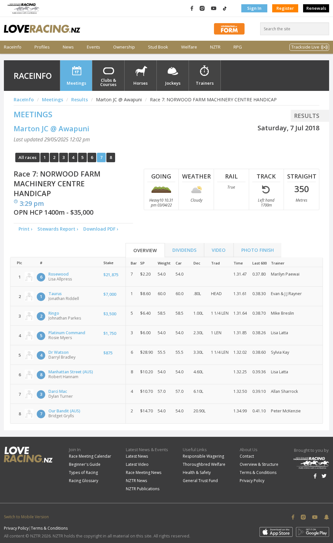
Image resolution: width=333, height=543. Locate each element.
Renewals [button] (316, 8)
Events (93, 47)
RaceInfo (12, 47)
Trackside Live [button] (305, 47)
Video (219, 250)
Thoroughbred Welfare (204, 464)
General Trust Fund (200, 480)
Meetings (76, 83)
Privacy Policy (252, 480)
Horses (140, 83)
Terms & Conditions (258, 472)
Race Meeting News (143, 472)
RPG (237, 47)
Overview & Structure (259, 464)
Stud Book (158, 47)
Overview (145, 250)
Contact (247, 456)
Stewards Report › (57, 229)
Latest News (137, 456)
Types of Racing (83, 472)
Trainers (205, 83)
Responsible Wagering (203, 456)
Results (79, 99)
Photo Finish (257, 250)
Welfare (189, 47)
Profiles (42, 47)
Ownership (124, 47)
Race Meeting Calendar (90, 456)
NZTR (215, 47)
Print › (26, 229)
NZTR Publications (142, 489)
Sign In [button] (254, 8)
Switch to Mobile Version (26, 517)
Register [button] (285, 8)
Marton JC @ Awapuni (51, 128)
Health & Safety (197, 472)
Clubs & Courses (108, 82)
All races (27, 157)
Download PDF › (102, 229)
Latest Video (137, 464)
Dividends (184, 250)
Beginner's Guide (84, 464)
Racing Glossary (83, 480)
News (68, 47)
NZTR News (136, 480)
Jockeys (172, 83)
